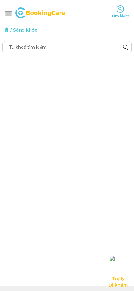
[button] (8, 13)
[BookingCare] (40, 12)
